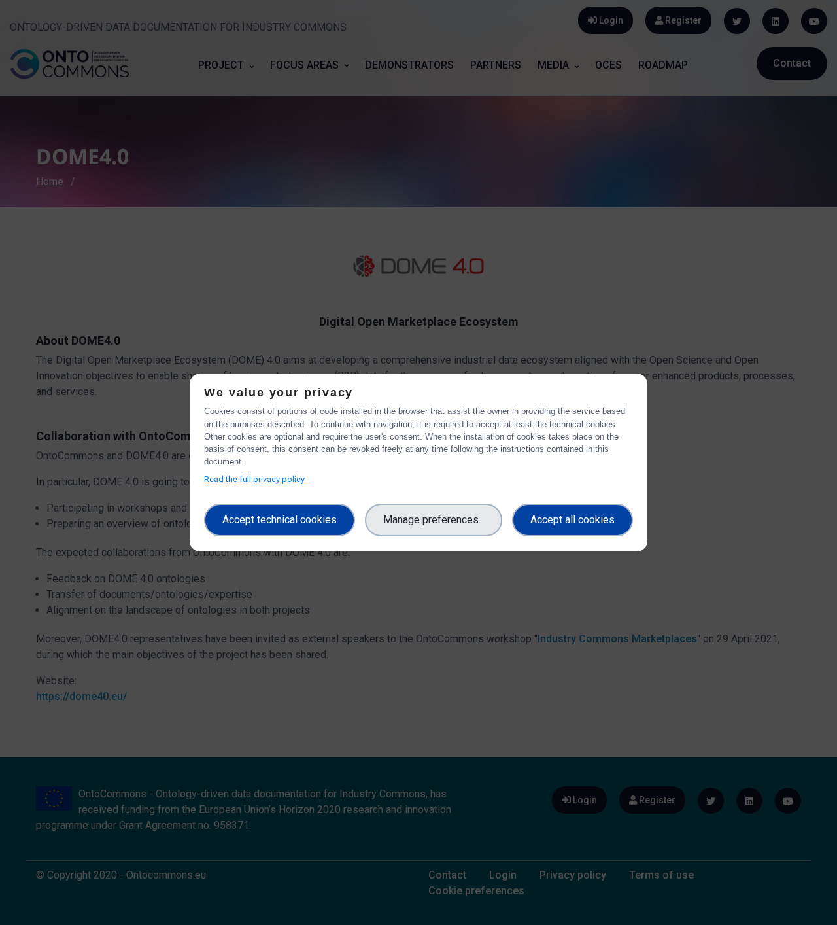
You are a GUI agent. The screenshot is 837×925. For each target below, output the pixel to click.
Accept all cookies (572, 520)
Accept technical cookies (279, 520)
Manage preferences (433, 520)
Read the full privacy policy (256, 479)
